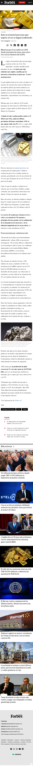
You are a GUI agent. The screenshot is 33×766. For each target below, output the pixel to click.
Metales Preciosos (8, 409)
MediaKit (3, 740)
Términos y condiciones (14, 742)
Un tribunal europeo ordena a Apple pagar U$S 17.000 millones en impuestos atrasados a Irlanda (15, 475)
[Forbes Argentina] (9, 2)
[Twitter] (11, 45)
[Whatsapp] (8, 45)
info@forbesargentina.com (11, 726)
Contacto (17, 740)
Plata (24, 409)
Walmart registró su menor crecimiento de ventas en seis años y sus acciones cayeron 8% (16, 636)
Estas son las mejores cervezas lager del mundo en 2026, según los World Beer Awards (17, 436)
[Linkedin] (25, 45)
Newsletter (10, 740)
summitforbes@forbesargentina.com (14, 729)
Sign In (30, 2)
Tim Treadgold (5, 41)
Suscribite (22, 2)
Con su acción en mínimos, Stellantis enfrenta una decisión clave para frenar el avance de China (16, 507)
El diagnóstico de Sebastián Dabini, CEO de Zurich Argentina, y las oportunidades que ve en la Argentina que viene (17, 422)
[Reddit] (18, 45)
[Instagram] (17, 749)
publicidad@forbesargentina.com (14, 723)
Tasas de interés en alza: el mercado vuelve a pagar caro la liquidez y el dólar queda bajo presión (16, 700)
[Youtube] (20, 749)
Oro (18, 409)
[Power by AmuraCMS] (16, 754)
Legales (23, 742)
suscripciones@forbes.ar (14, 731)
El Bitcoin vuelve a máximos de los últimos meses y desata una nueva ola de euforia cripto (15, 603)
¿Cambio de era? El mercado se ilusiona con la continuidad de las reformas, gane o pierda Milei (16, 539)
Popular (7, 417)
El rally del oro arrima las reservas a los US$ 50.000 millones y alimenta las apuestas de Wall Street (16, 571)
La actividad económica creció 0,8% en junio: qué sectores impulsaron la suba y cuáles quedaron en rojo (16, 668)
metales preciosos (20, 168)
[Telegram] (22, 45)
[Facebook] (15, 45)
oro (22, 124)
